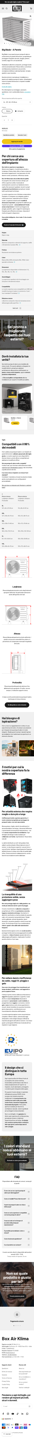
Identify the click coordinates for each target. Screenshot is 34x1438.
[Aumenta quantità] (12, 120)
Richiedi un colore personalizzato (17, 1160)
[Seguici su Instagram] (8, 1414)
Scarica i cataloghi (24, 1387)
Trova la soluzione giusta (17, 1296)
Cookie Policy (6, 1384)
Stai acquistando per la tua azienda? (25, 1372)
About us (21, 1368)
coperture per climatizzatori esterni (12, 467)
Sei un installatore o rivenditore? (25, 1378)
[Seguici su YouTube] (13, 1414)
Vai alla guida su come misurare (17, 705)
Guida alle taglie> (7, 86)
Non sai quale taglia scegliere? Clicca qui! (17, 2)
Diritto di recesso (7, 1371)
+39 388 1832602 (12, 1355)
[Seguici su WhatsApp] (27, 1414)
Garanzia (4, 1375)
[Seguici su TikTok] (17, 1414)
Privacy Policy (6, 1381)
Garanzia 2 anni (22, 135)
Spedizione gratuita (8, 135)
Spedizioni (5, 1368)
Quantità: (4, 116)
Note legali (5, 1387)
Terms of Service (7, 1378)
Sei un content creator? (23, 1383)
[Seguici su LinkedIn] (22, 1414)
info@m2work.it (10, 1352)
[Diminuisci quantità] (4, 120)
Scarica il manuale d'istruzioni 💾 (14, 225)
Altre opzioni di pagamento (17, 149)
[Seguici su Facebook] (3, 1414)
